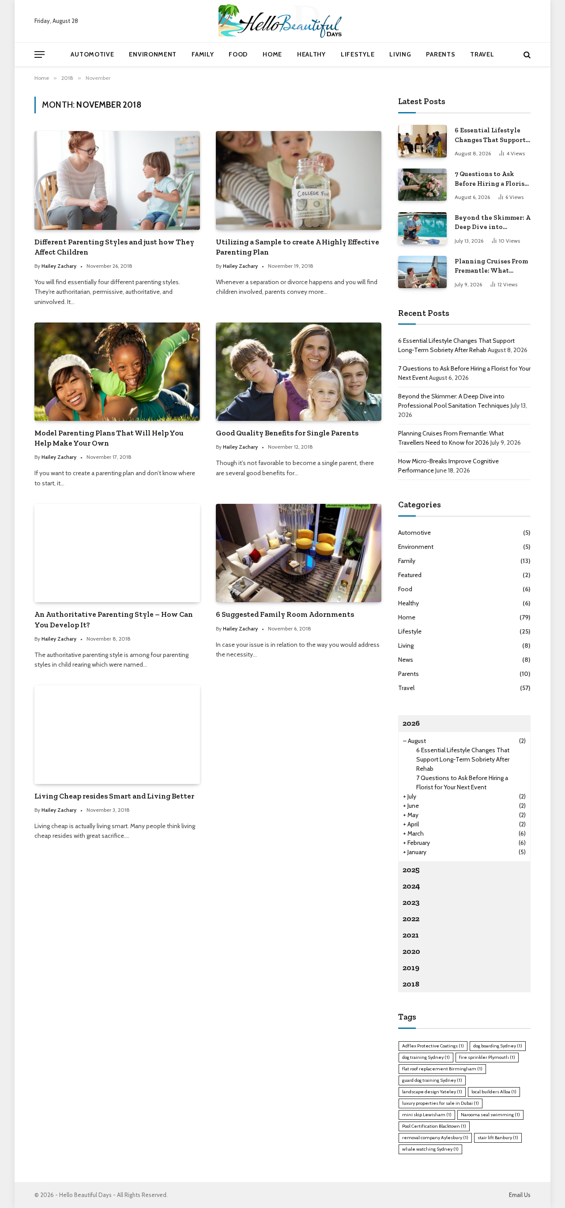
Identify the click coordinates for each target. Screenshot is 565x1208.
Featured (410, 575)
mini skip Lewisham (427, 1115)
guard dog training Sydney (432, 1080)
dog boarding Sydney (497, 1046)
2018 (411, 984)
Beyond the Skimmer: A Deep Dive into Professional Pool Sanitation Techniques (493, 223)
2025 (411, 869)
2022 (411, 918)
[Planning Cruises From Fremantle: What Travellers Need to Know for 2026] (422, 272)
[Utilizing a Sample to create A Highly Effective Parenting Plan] (298, 180)
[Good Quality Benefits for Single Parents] (298, 372)
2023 (411, 902)
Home (272, 54)
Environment (153, 54)
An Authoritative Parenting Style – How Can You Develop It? (113, 619)
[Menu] (39, 54)
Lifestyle (357, 54)
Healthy (311, 54)
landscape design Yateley (432, 1092)
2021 (411, 935)
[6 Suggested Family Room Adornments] (298, 553)
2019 (411, 967)
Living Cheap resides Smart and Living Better (114, 796)
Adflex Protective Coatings (433, 1046)
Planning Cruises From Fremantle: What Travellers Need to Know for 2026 (491, 266)
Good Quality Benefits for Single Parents (287, 432)
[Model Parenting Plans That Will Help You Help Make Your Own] (117, 372)
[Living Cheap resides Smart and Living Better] (117, 734)
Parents (440, 54)
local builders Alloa (493, 1092)
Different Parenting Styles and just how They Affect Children (114, 246)
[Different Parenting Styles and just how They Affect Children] (117, 180)
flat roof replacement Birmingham (442, 1069)
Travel (482, 54)
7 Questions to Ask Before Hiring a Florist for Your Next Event (491, 179)
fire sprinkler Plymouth (487, 1057)
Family (203, 54)
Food (238, 54)
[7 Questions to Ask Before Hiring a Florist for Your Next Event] (422, 185)
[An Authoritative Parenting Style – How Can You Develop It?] (117, 553)
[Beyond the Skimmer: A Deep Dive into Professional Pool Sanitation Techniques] (422, 228)
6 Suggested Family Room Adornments (285, 614)
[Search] (526, 54)
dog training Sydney (426, 1057)
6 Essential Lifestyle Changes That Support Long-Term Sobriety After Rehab (490, 135)
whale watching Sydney (430, 1149)
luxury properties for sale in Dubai (440, 1103)
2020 (411, 951)
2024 (411, 886)
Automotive (92, 54)
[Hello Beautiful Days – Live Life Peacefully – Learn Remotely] (282, 21)
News (405, 660)
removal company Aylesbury (435, 1137)
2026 (411, 723)
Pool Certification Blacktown (434, 1126)
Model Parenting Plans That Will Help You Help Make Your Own (109, 437)
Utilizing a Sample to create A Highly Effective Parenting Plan (297, 246)
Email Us (520, 1194)
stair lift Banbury (498, 1137)
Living (400, 54)
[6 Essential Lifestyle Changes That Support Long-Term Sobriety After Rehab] (422, 141)
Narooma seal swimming (490, 1115)
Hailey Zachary (58, 266)
